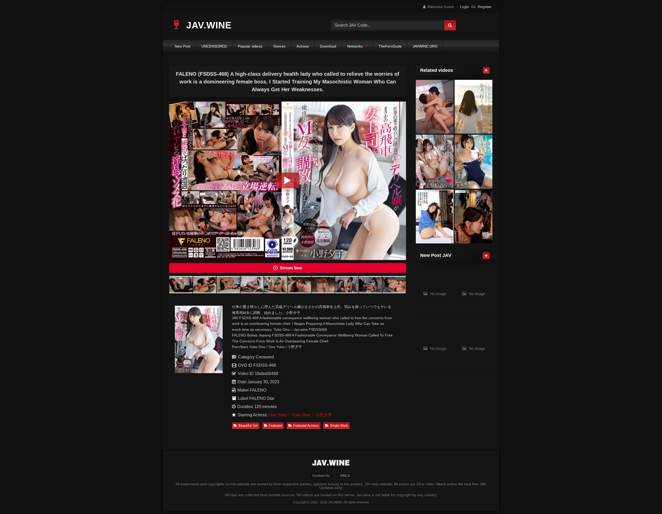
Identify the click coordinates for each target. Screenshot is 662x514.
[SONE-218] (473, 107)
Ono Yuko (278, 415)
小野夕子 (323, 415)
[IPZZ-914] (473, 162)
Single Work (339, 425)
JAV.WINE (207, 25)
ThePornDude (390, 46)
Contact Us (321, 476)
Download (328, 46)
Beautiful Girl (248, 425)
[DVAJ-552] (435, 217)
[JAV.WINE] (331, 463)
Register (485, 7)
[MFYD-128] (473, 217)
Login (464, 7)
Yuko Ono (301, 415)
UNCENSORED (214, 46)
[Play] (287, 180)
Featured (275, 425)
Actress (303, 46)
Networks (355, 46)
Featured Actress (306, 425)
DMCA (345, 476)
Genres (279, 46)
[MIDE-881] (435, 107)
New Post (182, 46)
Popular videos (250, 46)
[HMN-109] (435, 162)
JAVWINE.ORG (425, 46)
